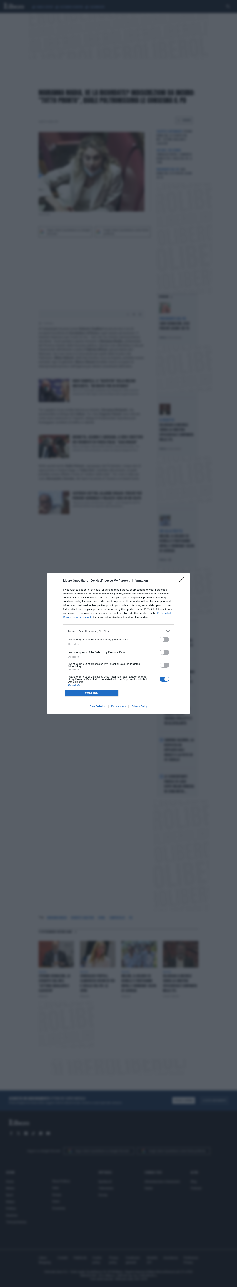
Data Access (118, 706)
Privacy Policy (139, 706)
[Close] (182, 580)
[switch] (164, 639)
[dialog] (118, 643)
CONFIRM (92, 693)
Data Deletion (98, 706)
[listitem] (118, 631)
